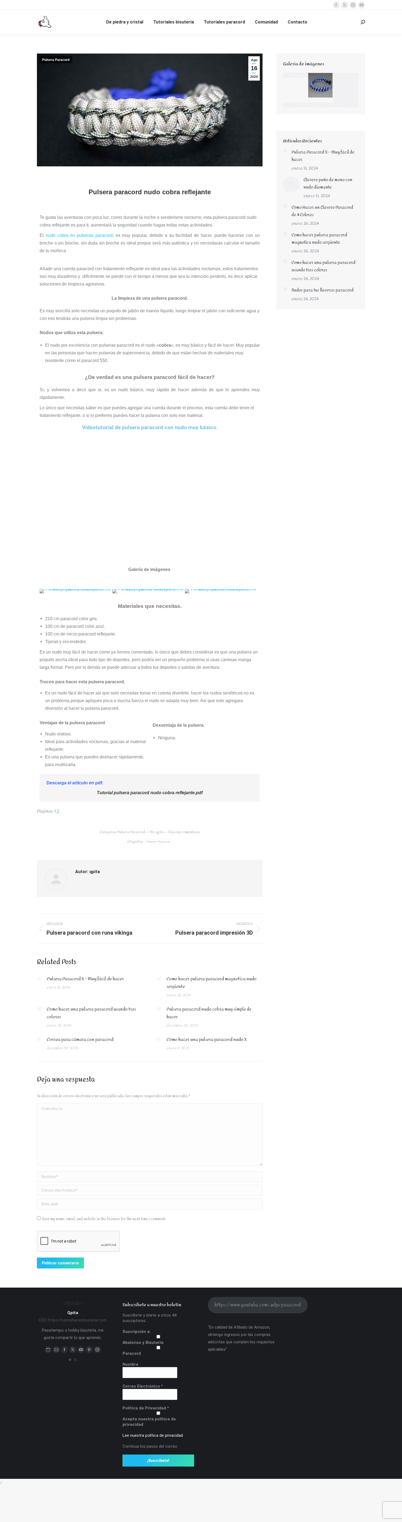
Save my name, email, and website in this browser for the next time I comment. (104, 1218)
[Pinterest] (89, 1349)
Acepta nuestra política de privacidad (149, 1422)
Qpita (72, 1312)
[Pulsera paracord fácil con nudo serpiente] (345, 100)
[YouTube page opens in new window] (361, 4)
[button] (70, 1359)
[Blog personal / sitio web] (48, 1349)
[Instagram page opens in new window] (353, 4)
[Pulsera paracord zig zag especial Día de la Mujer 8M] (345, 75)
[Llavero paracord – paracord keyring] (295, 104)
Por (156, 832)
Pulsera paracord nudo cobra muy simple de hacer (209, 1013)
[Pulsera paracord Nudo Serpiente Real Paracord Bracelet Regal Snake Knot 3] (320, 85)
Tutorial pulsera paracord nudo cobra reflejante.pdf (150, 792)
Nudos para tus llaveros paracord (323, 290)
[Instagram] (97, 1349)
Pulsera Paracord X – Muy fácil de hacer (85, 979)
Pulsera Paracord (55, 60)
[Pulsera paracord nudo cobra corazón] (345, 104)
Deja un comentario (184, 832)
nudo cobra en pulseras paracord (79, 235)
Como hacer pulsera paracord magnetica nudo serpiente (212, 982)
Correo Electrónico (143, 1386)
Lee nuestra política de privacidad (153, 1435)
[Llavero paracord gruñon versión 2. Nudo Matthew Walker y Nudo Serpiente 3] (345, 95)
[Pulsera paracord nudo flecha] (345, 90)
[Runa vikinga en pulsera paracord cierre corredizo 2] (320, 104)
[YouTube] (81, 1349)
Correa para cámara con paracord (80, 1039)
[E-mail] (56, 1349)
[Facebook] (64, 1349)
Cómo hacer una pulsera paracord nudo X (207, 1039)
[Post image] (39, 978)
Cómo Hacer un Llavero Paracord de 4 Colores (322, 211)
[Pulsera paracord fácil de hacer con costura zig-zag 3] (345, 85)
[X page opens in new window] (344, 4)
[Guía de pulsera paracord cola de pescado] (345, 80)
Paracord (132, 1353)
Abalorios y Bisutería (143, 1342)
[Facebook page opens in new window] (336, 4)
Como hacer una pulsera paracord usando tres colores (91, 1013)
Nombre (130, 1364)
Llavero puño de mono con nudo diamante (328, 183)
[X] (72, 1349)
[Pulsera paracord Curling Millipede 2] (295, 75)
